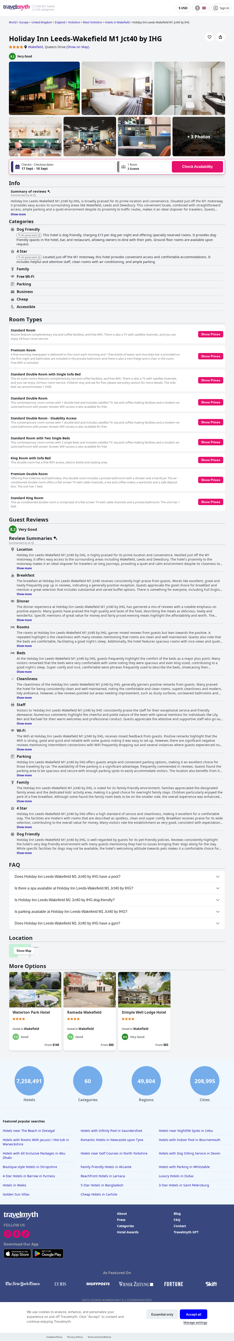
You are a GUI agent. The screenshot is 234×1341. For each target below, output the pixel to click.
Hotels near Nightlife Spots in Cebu (186, 1130)
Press (121, 1220)
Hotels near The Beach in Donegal (29, 1130)
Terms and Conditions (99, 1337)
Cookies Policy (54, 1337)
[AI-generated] (39, 235)
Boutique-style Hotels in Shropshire (30, 1167)
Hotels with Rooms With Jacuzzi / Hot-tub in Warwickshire (36, 1142)
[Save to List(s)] (209, 36)
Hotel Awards (127, 1232)
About (122, 1213)
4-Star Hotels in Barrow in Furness (29, 1176)
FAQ (177, 1220)
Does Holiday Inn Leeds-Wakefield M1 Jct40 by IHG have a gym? (67, 923)
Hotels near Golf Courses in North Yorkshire (114, 1153)
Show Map (23, 950)
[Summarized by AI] (34, 195)
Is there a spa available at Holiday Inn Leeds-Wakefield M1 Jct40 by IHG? (74, 888)
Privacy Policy (75, 1337)
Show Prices (210, 334)
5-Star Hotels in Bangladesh (102, 1185)
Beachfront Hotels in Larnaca (103, 1176)
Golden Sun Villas (16, 1194)
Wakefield (35, 47)
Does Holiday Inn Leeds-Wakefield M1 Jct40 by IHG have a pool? (67, 876)
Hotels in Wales (14, 1185)
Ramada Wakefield (84, 1012)
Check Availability (197, 167)
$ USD (183, 8)
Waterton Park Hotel (31, 1012)
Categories (125, 1226)
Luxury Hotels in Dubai (176, 1176)
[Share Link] (220, 36)
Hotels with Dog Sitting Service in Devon (189, 1153)
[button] (143, 166)
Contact (180, 1226)
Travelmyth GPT (186, 1232)
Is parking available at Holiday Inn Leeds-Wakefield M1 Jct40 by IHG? (71, 912)
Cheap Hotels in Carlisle (99, 1194)
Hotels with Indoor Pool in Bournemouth (190, 1140)
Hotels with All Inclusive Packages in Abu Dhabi (34, 1155)
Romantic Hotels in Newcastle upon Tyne (112, 1140)
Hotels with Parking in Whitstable (184, 1167)
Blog (177, 1213)
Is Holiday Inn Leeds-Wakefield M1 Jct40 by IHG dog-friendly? (65, 900)
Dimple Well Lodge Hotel (144, 1012)
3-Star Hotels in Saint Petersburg (184, 1185)
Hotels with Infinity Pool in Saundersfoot (111, 1130)
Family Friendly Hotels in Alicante (106, 1167)
